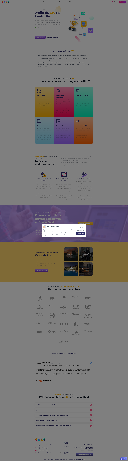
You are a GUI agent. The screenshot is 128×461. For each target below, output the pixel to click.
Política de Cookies (59, 234)
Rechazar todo (80, 230)
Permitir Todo (81, 233)
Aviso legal (50, 235)
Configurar (80, 227)
